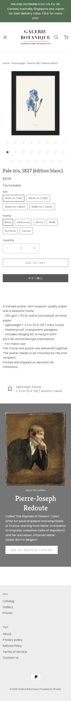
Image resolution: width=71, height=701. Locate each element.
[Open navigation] (5, 37)
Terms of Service (15, 652)
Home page (18, 63)
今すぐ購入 (35, 278)
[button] (35, 103)
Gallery (8, 607)
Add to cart (35, 262)
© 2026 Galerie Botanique (24, 689)
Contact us (11, 658)
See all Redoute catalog (31, 549)
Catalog (8, 601)
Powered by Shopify (50, 689)
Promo (7, 613)
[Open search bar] (56, 37)
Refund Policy (12, 646)
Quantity (8, 240)
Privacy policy (13, 640)
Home (6, 63)
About (7, 634)
